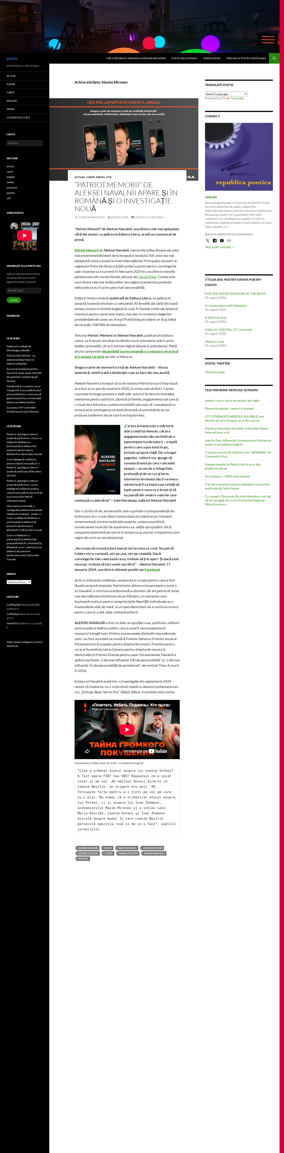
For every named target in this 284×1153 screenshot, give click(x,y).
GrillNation (13, 614)
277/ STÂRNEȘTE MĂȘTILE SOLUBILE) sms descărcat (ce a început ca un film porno (234, 418)
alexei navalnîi (88, 848)
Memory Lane (214, 341)
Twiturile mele (215, 372)
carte (90, 177)
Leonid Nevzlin (152, 848)
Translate (237, 98)
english (12, 100)
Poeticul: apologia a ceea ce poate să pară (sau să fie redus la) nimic (24, 471)
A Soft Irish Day (216, 317)
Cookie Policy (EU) (18, 117)
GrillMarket (13, 604)
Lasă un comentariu (149, 217)
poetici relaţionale (184, 58)
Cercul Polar (147, 277)
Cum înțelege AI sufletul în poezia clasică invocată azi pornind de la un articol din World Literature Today (24, 492)
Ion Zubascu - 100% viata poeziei (227, 476)
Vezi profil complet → (220, 247)
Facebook (152, 569)
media (100, 177)
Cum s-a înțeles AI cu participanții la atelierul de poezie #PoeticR (21, 539)
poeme (11, 84)
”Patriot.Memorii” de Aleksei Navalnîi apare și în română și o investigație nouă (126, 196)
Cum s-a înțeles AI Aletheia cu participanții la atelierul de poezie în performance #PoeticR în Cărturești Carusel (24, 446)
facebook (13, 315)
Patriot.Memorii (87, 250)
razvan (211, 196)
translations (211, 58)
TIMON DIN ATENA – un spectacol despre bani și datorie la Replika (21, 359)
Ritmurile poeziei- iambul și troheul (229, 408)
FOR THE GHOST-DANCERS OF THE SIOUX (235, 293)
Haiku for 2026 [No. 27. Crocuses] (228, 329)
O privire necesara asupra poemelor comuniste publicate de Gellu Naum (237, 486)
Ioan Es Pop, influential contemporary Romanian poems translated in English (238, 442)
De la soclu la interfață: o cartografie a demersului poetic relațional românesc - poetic (25, 510)
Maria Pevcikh (128, 853)
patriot (83, 858)
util (109, 177)
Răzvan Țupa (119, 217)
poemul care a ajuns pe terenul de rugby (232, 400)
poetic (12, 58)
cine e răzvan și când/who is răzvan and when (136, 58)
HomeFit (12, 623)
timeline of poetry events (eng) (246, 58)
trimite (14, 300)
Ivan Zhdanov (127, 848)
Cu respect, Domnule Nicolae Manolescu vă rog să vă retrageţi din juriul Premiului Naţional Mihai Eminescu (237, 500)
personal (12, 187)
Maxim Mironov (154, 853)
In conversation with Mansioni (226, 305)
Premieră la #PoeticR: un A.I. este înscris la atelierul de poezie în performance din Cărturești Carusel (24, 551)
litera (109, 853)
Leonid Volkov (88, 853)
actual (80, 177)
